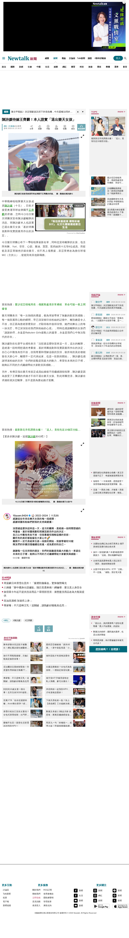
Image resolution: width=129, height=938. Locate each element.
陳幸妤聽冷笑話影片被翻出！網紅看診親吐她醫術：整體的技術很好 (16, 646)
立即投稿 (36, 898)
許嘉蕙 (11, 126)
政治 (4, 67)
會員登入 (36, 905)
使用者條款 (48, 894)
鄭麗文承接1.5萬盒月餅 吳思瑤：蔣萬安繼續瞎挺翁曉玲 (59, 713)
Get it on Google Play (101, 906)
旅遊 (90, 67)
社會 (30, 67)
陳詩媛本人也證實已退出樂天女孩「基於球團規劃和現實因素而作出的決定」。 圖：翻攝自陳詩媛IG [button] (44, 569)
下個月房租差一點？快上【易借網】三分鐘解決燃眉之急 (59, 702)
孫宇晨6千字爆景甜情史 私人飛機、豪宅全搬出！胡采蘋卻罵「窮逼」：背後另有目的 (59, 680)
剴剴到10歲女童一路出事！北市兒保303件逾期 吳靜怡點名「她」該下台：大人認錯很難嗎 (16, 691)
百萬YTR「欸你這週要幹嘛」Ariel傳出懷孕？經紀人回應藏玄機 (15, 702)
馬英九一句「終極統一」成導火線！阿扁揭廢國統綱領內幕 (59, 725)
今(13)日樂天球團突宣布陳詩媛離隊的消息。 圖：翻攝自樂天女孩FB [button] (43, 502)
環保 (99, 67)
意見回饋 (36, 901)
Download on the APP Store (121, 906)
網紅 (64, 67)
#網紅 (6, 620)
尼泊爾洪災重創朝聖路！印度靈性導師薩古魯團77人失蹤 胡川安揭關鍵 (16, 669)
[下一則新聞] (82, 112)
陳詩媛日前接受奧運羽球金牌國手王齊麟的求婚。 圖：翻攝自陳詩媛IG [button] (43, 194)
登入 (118, 58)
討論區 (72, 58)
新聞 (55, 58)
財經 (21, 67)
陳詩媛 (9, 205)
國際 (13, 67)
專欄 (108, 67)
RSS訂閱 (47, 890)
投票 (5, 898)
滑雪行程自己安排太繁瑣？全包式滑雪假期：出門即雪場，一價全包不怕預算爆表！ (16, 713)
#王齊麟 (28, 620)
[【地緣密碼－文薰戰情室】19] (109, 26)
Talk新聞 (81, 58)
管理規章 (47, 901)
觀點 (64, 58)
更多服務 (43, 885)
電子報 (6, 901)
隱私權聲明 (48, 898)
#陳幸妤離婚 (100, 58)
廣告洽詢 (47, 905)
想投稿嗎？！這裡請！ (108, 649)
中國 (39, 67)
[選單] (3, 58)
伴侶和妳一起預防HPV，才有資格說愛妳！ (58, 690)
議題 (90, 58)
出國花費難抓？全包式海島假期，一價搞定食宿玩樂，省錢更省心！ (59, 669)
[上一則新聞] (78, 112)
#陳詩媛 (16, 620)
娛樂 (56, 67)
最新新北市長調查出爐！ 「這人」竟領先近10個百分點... (47, 429)
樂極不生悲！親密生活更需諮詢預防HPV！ (16, 724)
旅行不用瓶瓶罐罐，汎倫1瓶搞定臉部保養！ (15, 657)
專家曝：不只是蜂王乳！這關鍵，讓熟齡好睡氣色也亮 (16, 679)
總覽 (47, 58)
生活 (47, 67)
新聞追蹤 (7, 905)
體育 (73, 67)
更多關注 (101, 885)
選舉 (116, 67)
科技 (82, 67)
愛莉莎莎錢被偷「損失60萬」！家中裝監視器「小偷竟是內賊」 (59, 646)
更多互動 (7, 885)
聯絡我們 (36, 894)
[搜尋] (125, 58)
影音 (125, 67)
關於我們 (36, 890)
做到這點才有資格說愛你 (58, 656)
